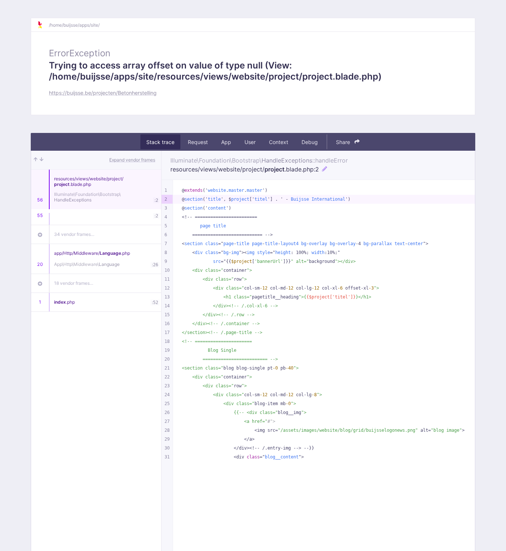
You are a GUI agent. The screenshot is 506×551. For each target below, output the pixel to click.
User (250, 142)
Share (344, 142)
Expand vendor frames (132, 160)
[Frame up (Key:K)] (35, 160)
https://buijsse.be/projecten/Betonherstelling (103, 93)
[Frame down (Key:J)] (41, 160)
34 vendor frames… (74, 234)
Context (278, 142)
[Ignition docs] (43, 25)
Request (198, 142)
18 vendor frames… (73, 283)
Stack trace (160, 142)
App (226, 142)
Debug (310, 142)
